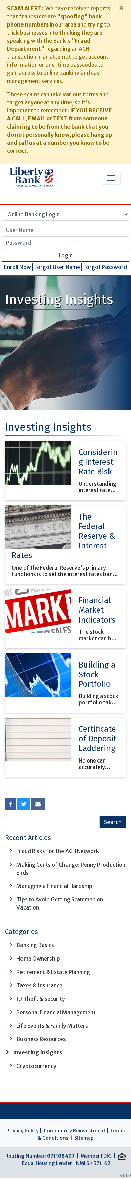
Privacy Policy (22, 1131)
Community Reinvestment (75, 1131)
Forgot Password (105, 267)
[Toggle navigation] (111, 178)
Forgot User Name (57, 267)
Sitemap (84, 1138)
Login (66, 255)
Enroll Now (17, 267)
